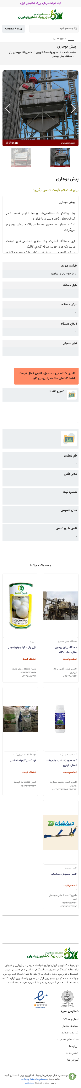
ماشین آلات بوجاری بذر (20, 52)
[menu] (71, 38)
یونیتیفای (29, 1083)
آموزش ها (73, 1060)
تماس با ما (72, 1053)
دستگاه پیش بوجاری (62, 56)
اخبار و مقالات (71, 1019)
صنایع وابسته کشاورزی (47, 52)
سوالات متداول (70, 1026)
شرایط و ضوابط (70, 1033)
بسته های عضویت (68, 1039)
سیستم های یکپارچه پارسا (34, 1079)
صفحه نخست (69, 52)
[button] (73, 108)
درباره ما (74, 1046)
